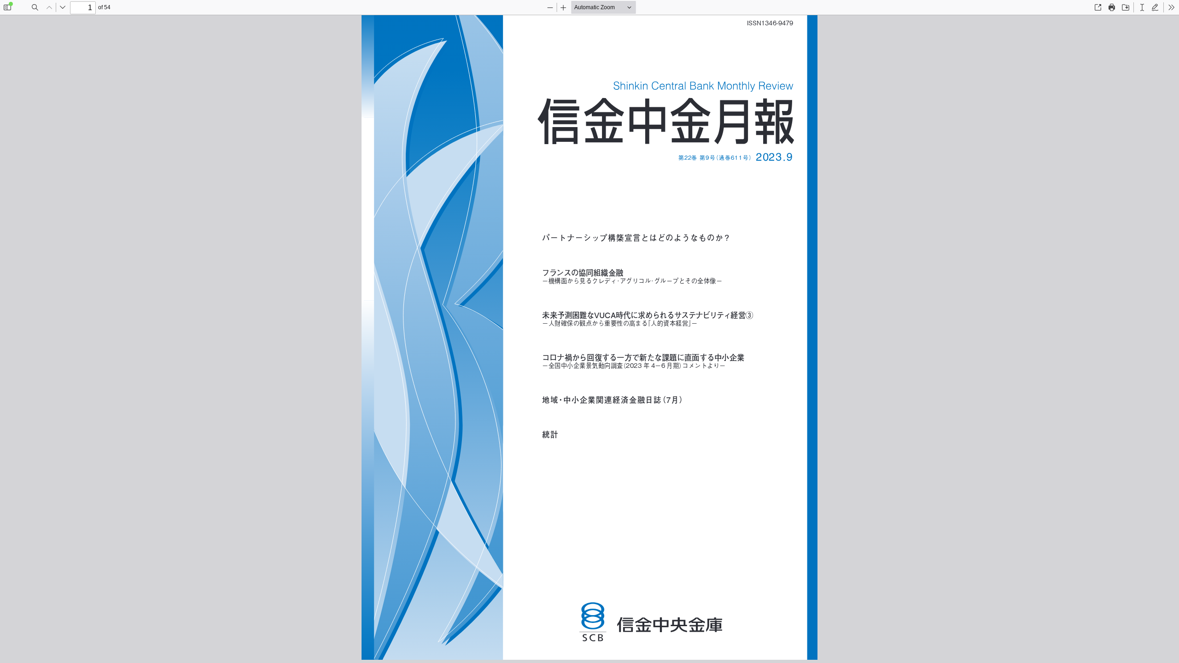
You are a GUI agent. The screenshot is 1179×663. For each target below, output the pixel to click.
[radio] (1142, 7)
